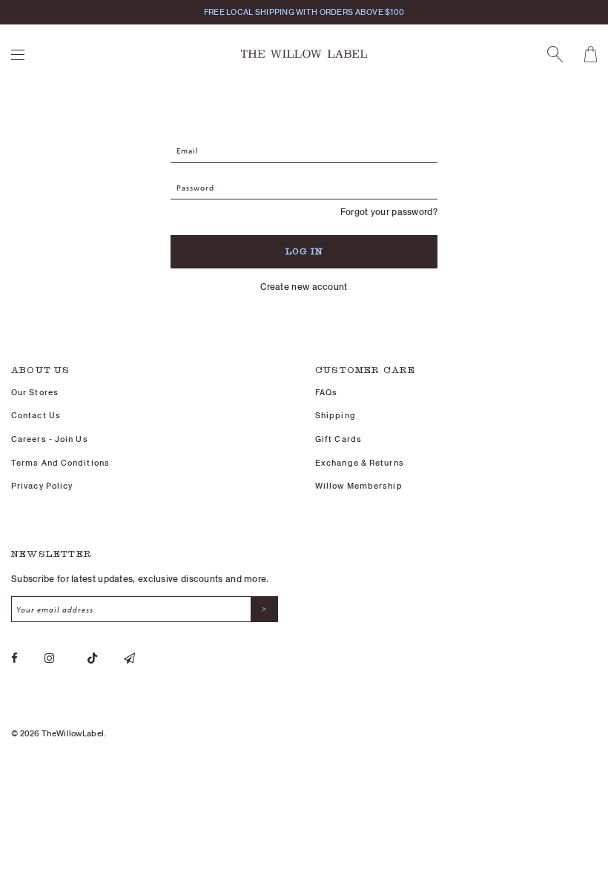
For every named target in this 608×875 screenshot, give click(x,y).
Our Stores (35, 392)
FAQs (326, 392)
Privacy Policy (42, 486)
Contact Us (36, 415)
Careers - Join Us (49, 439)
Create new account (303, 286)
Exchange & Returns (359, 463)
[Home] (304, 53)
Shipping (335, 415)
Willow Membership (359, 486)
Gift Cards (338, 439)
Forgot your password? (388, 211)
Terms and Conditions (60, 463)
